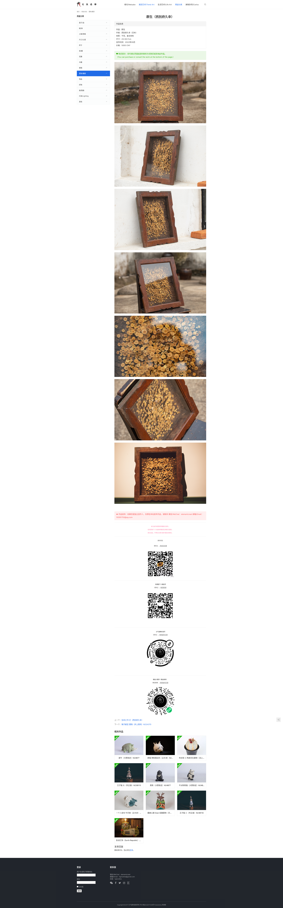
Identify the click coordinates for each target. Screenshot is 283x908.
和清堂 (164, 905)
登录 (131, 850)
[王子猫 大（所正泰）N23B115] (129, 775)
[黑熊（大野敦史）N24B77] (160, 775)
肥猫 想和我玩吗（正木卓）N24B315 (161, 758)
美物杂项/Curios (192, 4)
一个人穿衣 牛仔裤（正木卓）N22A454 (129, 813)
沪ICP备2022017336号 (147, 905)
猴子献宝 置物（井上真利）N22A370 (136, 724)
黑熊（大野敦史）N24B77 (160, 785)
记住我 (81, 887)
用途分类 (178, 4)
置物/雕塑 (82, 73)
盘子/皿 (81, 23)
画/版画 (81, 90)
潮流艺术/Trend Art (146, 4)
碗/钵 (81, 28)
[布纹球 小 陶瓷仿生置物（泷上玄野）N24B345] (191, 748)
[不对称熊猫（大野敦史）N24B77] (191, 775)
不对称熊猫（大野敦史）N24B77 (192, 785)
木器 (80, 62)
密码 (78, 879)
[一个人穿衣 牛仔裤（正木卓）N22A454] (129, 803)
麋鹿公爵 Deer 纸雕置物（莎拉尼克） (161, 813)
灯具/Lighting (84, 96)
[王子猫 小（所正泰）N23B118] (191, 803)
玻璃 (80, 68)
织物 (80, 85)
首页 (78, 12)
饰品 (80, 79)
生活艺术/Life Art (165, 4)
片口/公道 (82, 39)
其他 (80, 102)
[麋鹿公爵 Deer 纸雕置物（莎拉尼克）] (160, 803)
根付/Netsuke (129, 4)
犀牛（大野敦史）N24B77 (129, 758)
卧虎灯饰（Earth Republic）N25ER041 (129, 840)
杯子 (80, 45)
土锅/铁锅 (82, 34)
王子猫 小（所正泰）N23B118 (192, 813)
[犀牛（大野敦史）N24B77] (129, 748)
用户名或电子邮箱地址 (84, 872)
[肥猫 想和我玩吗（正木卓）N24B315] (160, 748)
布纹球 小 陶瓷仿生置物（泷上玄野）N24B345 (192, 758)
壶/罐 (81, 51)
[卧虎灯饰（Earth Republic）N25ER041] (129, 830)
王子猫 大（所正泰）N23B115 (129, 785)
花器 (80, 56)
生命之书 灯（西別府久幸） (132, 720)
